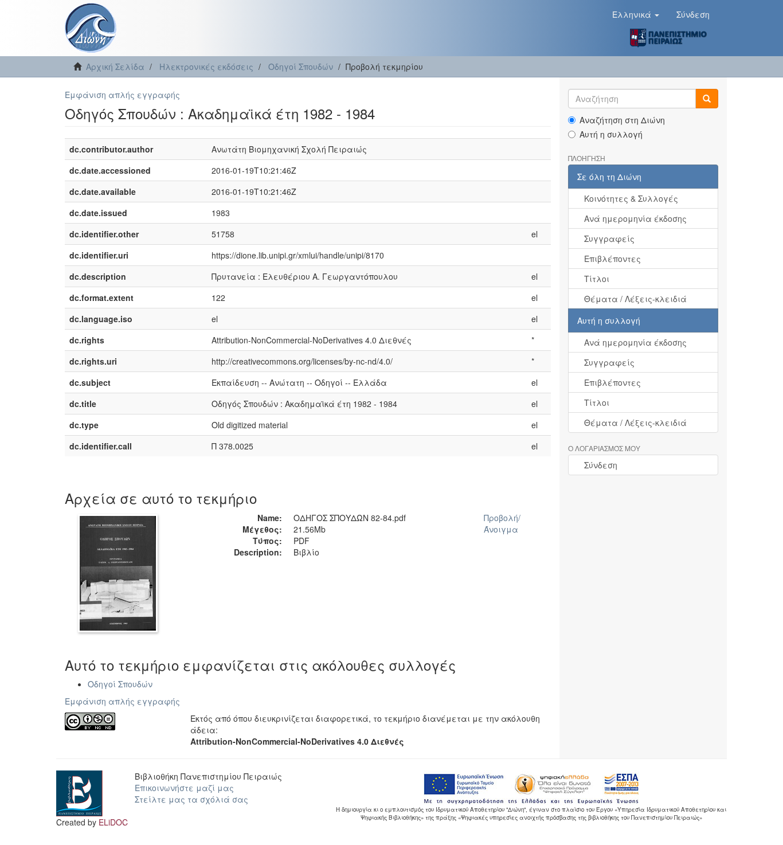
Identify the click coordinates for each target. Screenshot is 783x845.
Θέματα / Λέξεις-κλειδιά (635, 298)
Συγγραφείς (609, 238)
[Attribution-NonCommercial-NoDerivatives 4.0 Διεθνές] (119, 721)
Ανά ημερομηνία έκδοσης (635, 218)
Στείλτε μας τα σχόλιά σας (191, 799)
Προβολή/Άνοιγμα (502, 523)
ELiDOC (113, 822)
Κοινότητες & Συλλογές (631, 198)
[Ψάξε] (706, 98)
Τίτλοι (596, 278)
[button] (636, 14)
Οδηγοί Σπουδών (300, 66)
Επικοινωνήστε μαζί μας (184, 787)
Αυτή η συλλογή (611, 134)
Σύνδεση (600, 465)
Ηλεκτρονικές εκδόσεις (206, 66)
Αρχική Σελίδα (115, 66)
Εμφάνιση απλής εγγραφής (122, 94)
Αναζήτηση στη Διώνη (622, 120)
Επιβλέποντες (612, 258)
